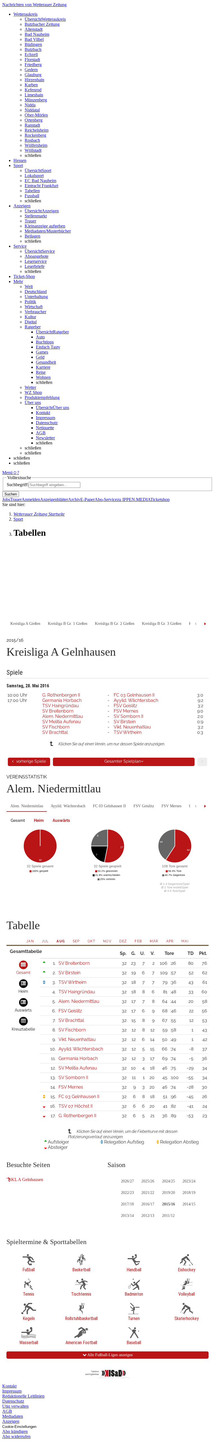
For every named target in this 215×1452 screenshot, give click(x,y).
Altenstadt (34, 29)
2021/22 (147, 1193)
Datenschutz (47, 422)
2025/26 (147, 1181)
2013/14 (127, 1216)
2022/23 (127, 1193)
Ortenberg (34, 120)
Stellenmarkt (36, 216)
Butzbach (33, 49)
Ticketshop (160, 499)
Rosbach (32, 140)
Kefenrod (33, 89)
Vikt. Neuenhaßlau (132, 727)
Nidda (30, 105)
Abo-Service (106, 499)
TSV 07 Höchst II (76, 1106)
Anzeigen (10, 1421)
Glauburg (33, 74)
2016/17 (147, 1204)
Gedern (31, 69)
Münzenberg (36, 100)
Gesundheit (46, 362)
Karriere (43, 367)
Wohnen (43, 377)
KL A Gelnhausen (27, 1179)
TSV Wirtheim (128, 732)
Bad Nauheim (37, 34)
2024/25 (168, 1181)
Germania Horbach (61, 700)
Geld (40, 357)
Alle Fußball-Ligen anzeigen (110, 1355)
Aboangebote (36, 256)
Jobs (6, 499)
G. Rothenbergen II (61, 695)
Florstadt (32, 59)
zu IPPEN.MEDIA (133, 499)
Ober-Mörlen (36, 115)
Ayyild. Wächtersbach (136, 700)
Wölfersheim (36, 145)
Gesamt (18, 820)
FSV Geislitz (125, 705)
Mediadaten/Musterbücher (48, 231)
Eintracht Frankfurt (41, 185)
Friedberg (33, 64)
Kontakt (43, 412)
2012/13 (147, 1216)
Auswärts (61, 820)
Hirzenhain (34, 79)
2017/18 (127, 1204)
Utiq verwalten (15, 1406)
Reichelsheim (36, 130)
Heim (39, 820)
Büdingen (33, 44)
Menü (7, 472)
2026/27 (127, 1181)
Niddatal (32, 110)
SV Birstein (124, 721)
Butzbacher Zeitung (42, 24)
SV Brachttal (55, 732)
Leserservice (36, 261)
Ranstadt (32, 125)
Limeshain (34, 94)
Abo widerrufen (16, 1436)
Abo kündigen (15, 1431)
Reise (41, 372)
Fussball (32, 195)
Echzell (31, 54)
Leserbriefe (35, 266)
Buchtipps (45, 342)
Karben (31, 84)
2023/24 (189, 1181)
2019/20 (168, 1193)
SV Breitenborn (57, 711)
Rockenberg (35, 135)
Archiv (74, 499)
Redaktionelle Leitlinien (23, 1396)
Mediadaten (12, 1416)
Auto (40, 337)
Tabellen (32, 190)
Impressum (45, 417)
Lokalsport (34, 175)
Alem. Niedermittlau (62, 716)
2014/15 (189, 1204)
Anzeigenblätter (54, 499)
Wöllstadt (33, 150)
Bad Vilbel (34, 39)
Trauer (30, 221)
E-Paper (87, 499)
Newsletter (45, 437)
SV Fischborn (55, 727)
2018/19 (189, 1193)
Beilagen (32, 236)
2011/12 (168, 1216)
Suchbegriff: (18, 484)
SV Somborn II (128, 716)
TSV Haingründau (60, 705)
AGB (41, 432)
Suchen (10, 494)
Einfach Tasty (48, 347)
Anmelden (31, 499)
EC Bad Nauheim (40, 180)
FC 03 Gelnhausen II (134, 695)
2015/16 (168, 1204)
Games (42, 352)
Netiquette (45, 427)
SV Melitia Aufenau (61, 721)
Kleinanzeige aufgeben (45, 226)
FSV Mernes (126, 711)
